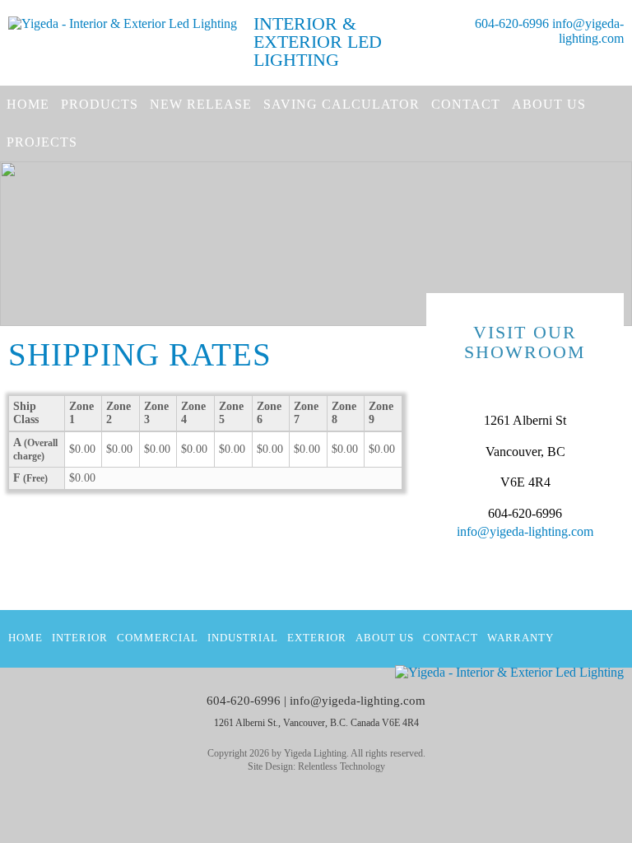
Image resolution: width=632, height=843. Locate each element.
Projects (42, 142)
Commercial (157, 637)
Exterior (316, 637)
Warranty (520, 637)
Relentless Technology (341, 766)
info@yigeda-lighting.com (588, 30)
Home (28, 104)
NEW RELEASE (201, 104)
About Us (549, 104)
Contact (465, 104)
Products (99, 104)
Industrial (242, 637)
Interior (80, 637)
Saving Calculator (341, 104)
